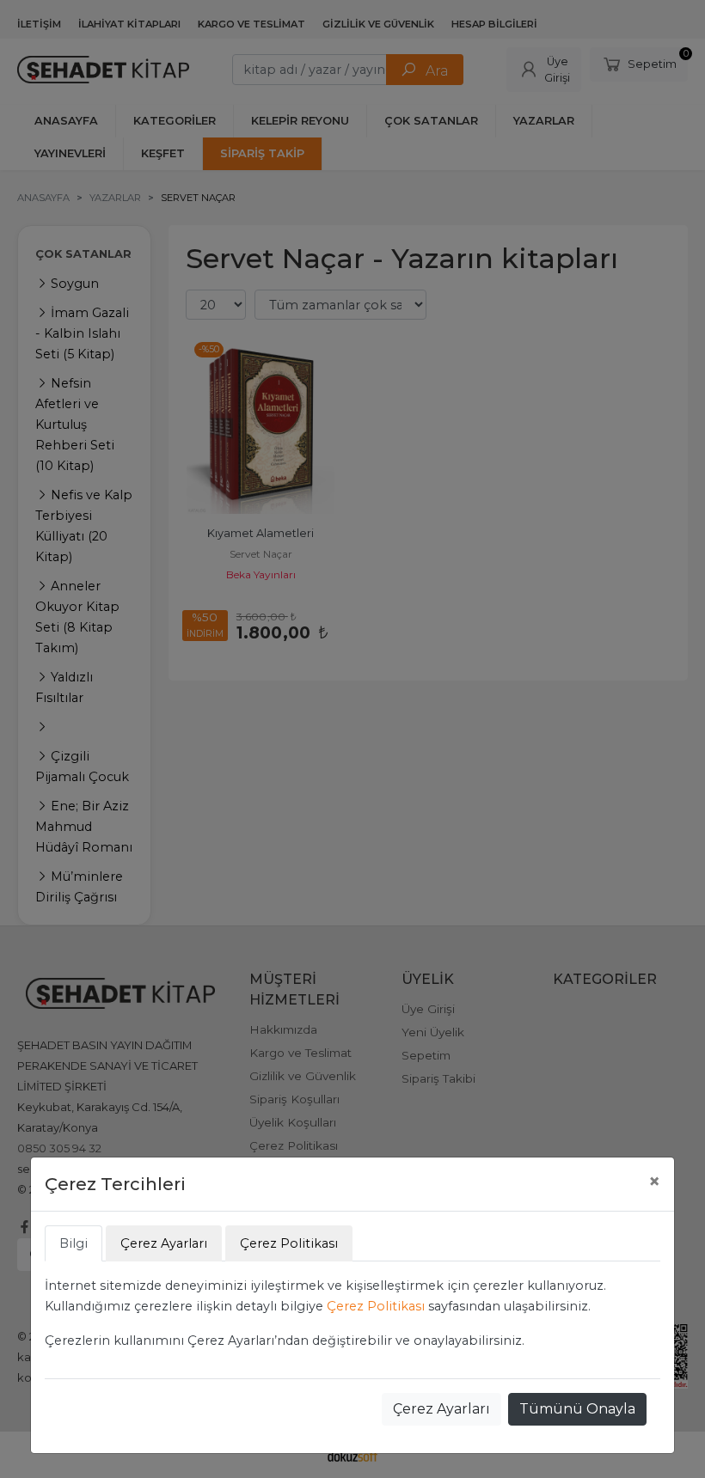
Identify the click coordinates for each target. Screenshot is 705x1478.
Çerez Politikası (376, 1306)
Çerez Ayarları (441, 1409)
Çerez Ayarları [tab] (163, 1243)
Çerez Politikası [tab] (289, 1243)
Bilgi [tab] (73, 1243)
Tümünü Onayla (577, 1409)
